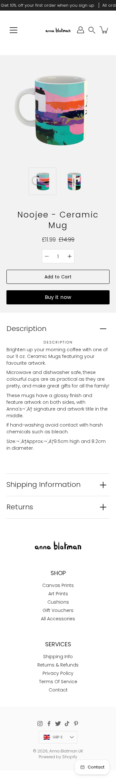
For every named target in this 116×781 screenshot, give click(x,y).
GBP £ (58, 737)
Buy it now (58, 297)
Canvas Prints (58, 585)
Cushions (58, 602)
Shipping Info (58, 656)
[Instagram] (40, 723)
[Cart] (104, 30)
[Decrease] (47, 256)
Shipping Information (43, 484)
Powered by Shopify (58, 757)
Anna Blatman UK (66, 751)
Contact (58, 690)
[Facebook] (49, 723)
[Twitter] (58, 723)
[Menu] (13, 30)
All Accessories (58, 618)
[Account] (80, 30)
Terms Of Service (58, 681)
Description (26, 329)
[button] (91, 30)
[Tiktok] (67, 723)
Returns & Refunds (58, 665)
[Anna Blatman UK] (58, 30)
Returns (19, 507)
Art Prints (58, 593)
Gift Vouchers (58, 610)
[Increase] (69, 256)
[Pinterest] (76, 723)
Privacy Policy (58, 673)
